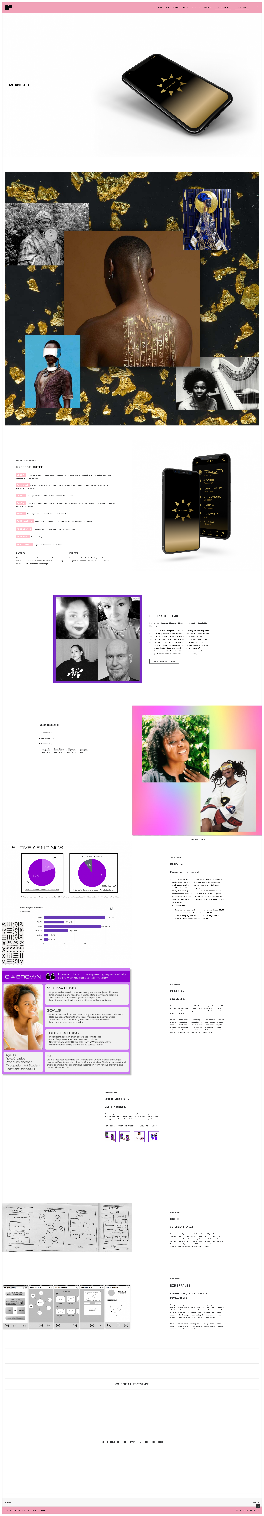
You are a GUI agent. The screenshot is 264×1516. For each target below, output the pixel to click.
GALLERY (195, 7)
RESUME (176, 7)
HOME (160, 7)
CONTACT (207, 7)
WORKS (185, 7)
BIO (167, 7)
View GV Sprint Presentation (164, 661)
